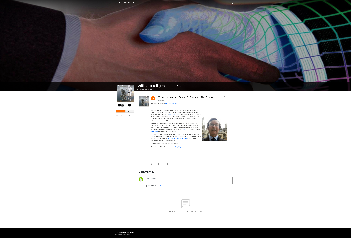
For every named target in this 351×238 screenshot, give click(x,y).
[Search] (231, 2)
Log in (159, 186)
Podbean (127, 234)
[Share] (167, 164)
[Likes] (152, 164)
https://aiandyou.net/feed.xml (146, 89)
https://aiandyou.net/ (171, 103)
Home (119, 2)
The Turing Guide (174, 114)
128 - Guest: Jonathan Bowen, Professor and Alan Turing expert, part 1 (191, 97)
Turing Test (154, 131)
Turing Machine (186, 129)
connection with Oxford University (177, 138)
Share (121, 111)
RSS (130, 111)
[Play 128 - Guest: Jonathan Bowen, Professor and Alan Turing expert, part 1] (153, 98)
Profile (135, 2)
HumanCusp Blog (176, 147)
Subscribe (127, 2)
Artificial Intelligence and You (159, 86)
